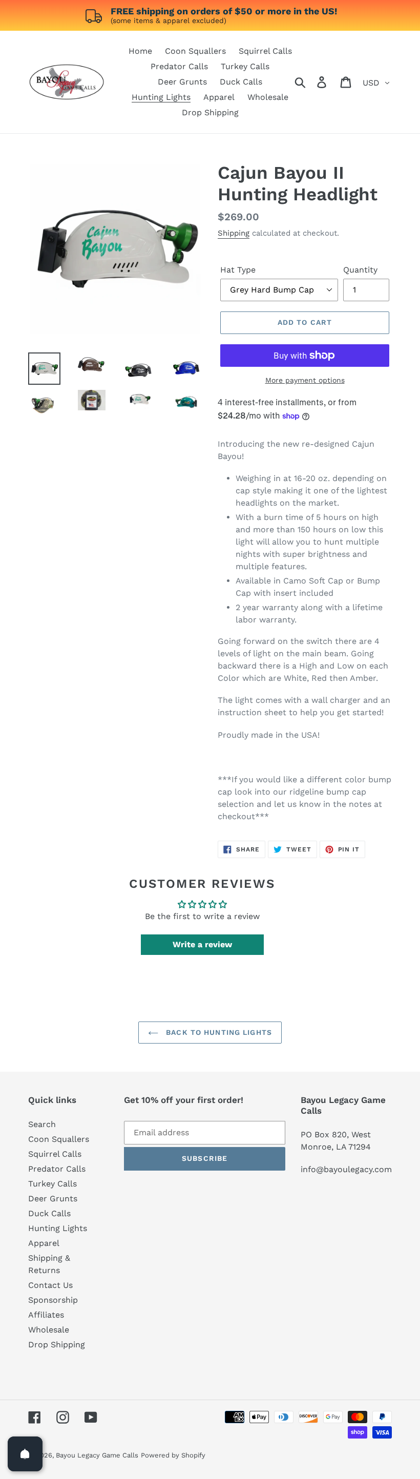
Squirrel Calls (54, 1154)
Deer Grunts (52, 1198)
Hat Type (238, 270)
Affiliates (46, 1315)
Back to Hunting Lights (217, 1032)
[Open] (25, 1453)
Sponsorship (53, 1300)
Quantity (360, 270)
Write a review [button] (202, 944)
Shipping (233, 233)
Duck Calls (49, 1213)
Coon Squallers (58, 1139)
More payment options (305, 380)
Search (42, 1124)
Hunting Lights (57, 1228)
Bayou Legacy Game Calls (97, 1455)
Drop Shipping (56, 1344)
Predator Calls (57, 1169)
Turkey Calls (52, 1184)
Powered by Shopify (173, 1455)
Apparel (43, 1243)
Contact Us (50, 1285)
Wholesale (48, 1330)
